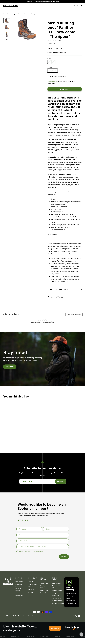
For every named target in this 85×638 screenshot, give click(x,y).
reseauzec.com (56, 598)
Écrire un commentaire (74, 314)
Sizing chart (64, 89)
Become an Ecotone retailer (19, 588)
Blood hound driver (56, 586)
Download (70, 604)
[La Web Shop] (72, 628)
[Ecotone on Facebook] (73, 616)
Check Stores (52, 81)
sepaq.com (55, 595)
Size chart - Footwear (31, 593)
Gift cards (31, 587)
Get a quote (55, 628)
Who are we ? (19, 581)
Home (4, 14)
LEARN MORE (22, 520)
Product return (32, 584)
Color (50, 67)
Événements (19, 595)
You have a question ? (57, 289)
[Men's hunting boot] (4, 433)
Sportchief (50, 19)
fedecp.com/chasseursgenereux (56, 603)
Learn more (9, 366)
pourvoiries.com (56, 600)
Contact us (31, 589)
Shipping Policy (42, 586)
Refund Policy (44, 590)
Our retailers (19, 584)
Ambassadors (19, 593)
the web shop (32, 616)
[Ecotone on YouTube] (79, 616)
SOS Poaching (56, 583)
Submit (63, 556)
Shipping (49, 52)
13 (57, 61)
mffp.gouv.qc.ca (56, 590)
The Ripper (52, 70)
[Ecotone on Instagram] (76, 616)
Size (49, 58)
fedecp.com (55, 593)
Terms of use (44, 583)
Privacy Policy (44, 593)
